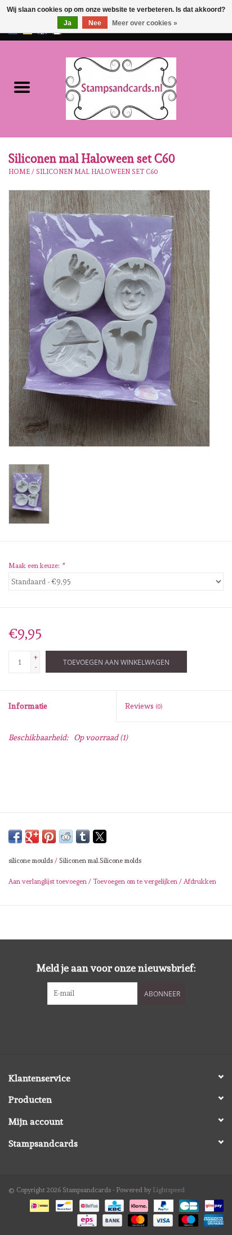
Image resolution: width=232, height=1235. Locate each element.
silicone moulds (30, 861)
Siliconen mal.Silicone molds (100, 861)
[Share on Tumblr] (83, 836)
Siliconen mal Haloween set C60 (97, 172)
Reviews (143, 705)
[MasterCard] (136, 1219)
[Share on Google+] (32, 836)
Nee (94, 23)
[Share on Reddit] (66, 836)
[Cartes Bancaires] (187, 1204)
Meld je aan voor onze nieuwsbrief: (116, 968)
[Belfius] (87, 1204)
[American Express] (212, 1219)
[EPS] (85, 1219)
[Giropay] (212, 1204)
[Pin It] (49, 836)
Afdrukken (200, 881)
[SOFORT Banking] (138, 1204)
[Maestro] (187, 1219)
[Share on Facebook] (15, 836)
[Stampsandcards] (138, 86)
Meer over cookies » (144, 23)
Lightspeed (169, 1190)
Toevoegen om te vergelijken (136, 881)
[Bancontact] (63, 1204)
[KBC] (113, 1204)
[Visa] (162, 1219)
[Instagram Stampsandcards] (126, 1028)
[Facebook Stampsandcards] (106, 1028)
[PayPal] (162, 1204)
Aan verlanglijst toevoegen (48, 881)
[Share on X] (99, 836)
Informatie (27, 705)
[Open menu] (22, 86)
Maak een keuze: (36, 566)
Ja (68, 23)
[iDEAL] (38, 1204)
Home (19, 172)
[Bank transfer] (111, 1219)
